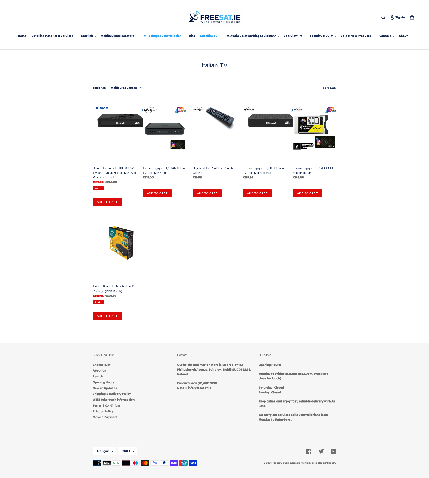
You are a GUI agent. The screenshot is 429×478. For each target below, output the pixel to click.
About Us (99, 371)
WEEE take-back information (114, 400)
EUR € (126, 451)
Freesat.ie (278, 462)
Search (98, 376)
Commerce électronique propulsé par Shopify (310, 462)
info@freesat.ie (199, 388)
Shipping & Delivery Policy (112, 394)
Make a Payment (105, 417)
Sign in (401, 17)
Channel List (102, 365)
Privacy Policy (103, 411)
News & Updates (105, 388)
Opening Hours (103, 382)
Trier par (99, 88)
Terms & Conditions (107, 405)
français (103, 451)
